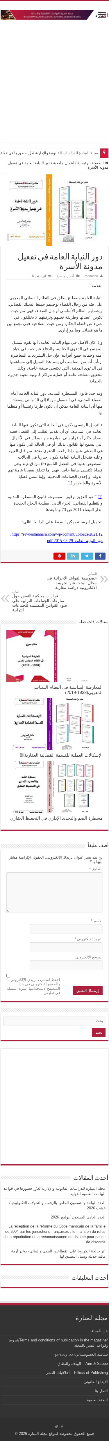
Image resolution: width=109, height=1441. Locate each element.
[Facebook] (62, 1426)
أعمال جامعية (63, 163)
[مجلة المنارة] (54, 14)
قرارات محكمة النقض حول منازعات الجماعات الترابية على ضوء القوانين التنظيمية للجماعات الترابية (39, 601)
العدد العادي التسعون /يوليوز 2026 (78, 1217)
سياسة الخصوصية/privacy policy (81, 1354)
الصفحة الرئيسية (91, 163)
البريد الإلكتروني (88, 939)
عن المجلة (99, 1331)
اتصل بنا (101, 1391)
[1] (69, 483)
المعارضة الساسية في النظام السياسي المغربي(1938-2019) (67, 690)
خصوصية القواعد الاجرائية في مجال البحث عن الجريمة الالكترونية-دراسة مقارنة (72, 581)
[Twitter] (56, 1426)
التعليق (96, 869)
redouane (91, 276)
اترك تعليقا (39, 276)
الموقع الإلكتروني (89, 957)
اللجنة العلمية (97, 1400)
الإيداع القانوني (96, 1382)
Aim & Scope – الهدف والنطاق (83, 1363)
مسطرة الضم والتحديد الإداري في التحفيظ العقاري (56, 818)
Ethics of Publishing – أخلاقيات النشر (77, 1372)
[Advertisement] (54, 79)
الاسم (97, 921)
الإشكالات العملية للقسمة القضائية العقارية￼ (61, 755)
